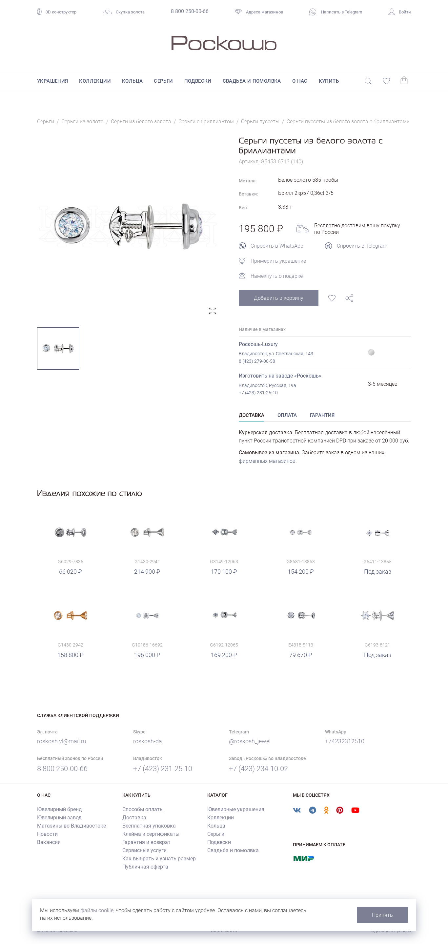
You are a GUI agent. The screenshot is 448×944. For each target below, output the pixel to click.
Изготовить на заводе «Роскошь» (280, 376)
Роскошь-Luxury (258, 344)
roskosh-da (147, 741)
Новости (47, 834)
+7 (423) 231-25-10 (258, 392)
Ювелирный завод (59, 817)
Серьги (163, 81)
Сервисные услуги (144, 850)
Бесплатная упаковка (149, 826)
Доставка (134, 817)
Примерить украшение (278, 261)
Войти (405, 12)
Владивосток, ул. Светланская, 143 (276, 353)
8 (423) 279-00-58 (257, 361)
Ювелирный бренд (59, 809)
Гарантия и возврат (146, 842)
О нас (300, 81)
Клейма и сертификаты (150, 834)
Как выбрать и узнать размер (159, 858)
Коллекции (95, 81)
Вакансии (49, 842)
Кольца (132, 81)
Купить (329, 81)
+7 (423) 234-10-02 (258, 769)
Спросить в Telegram (362, 246)
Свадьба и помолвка (252, 81)
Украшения (52, 81)
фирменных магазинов (267, 461)
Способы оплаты (143, 809)
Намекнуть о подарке (277, 276)
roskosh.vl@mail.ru (61, 741)
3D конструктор (61, 12)
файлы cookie (96, 910)
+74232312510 (344, 741)
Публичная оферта (145, 867)
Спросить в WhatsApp (277, 246)
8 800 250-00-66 (190, 11)
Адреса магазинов (264, 12)
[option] (128, 226)
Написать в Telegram (341, 12)
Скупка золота (130, 12)
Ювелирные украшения (235, 809)
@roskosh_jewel (250, 741)
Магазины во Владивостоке (71, 826)
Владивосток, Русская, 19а (267, 385)
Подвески (198, 81)
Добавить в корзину (278, 298)
